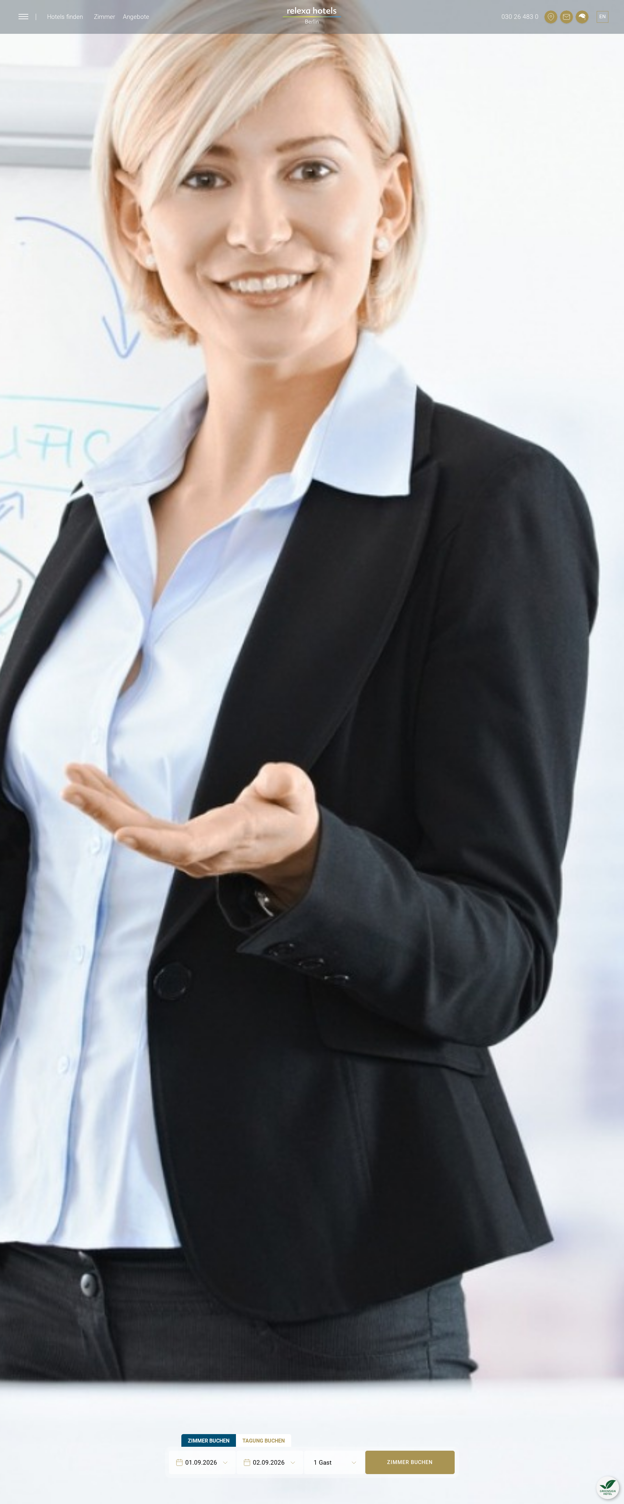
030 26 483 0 (520, 16)
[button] (608, 1487)
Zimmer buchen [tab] (208, 1441)
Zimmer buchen (410, 1462)
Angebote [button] (136, 16)
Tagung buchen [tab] (263, 1441)
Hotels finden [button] (65, 16)
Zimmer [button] (104, 16)
